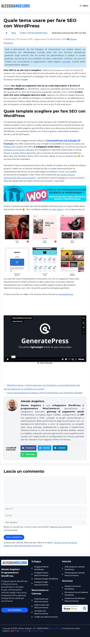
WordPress (23, 631)
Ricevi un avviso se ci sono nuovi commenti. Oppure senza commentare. (38, 528)
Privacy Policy (55, 628)
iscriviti (61, 527)
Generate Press (37, 631)
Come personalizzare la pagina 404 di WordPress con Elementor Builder (44, 392)
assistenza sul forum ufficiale (19, 150)
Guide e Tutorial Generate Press (33, 33)
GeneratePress (65, 294)
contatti (66, 61)
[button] (28, 448)
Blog (14, 33)
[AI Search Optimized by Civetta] (75, 611)
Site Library (58, 209)
